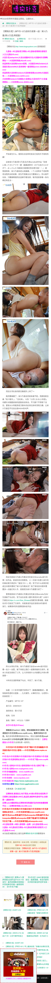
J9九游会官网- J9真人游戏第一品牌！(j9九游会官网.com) (25, 824)
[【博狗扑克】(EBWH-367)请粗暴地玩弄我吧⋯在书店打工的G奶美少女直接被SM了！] (37, 923)
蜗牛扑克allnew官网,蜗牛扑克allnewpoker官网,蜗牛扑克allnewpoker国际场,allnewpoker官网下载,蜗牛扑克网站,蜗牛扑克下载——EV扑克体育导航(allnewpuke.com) (25, 818)
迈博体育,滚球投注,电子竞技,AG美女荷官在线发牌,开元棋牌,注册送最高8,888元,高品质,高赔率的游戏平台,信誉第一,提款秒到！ (25, 796)
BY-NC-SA (21, 845)
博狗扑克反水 (11, 23)
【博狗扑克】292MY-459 (14, 943)
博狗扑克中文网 (32, 833)
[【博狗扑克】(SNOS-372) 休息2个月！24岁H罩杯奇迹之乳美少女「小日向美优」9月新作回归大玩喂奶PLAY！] (13, 923)
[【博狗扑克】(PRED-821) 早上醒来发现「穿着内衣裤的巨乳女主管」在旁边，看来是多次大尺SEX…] (37, 900)
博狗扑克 (22, 38)
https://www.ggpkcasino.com (27, 784)
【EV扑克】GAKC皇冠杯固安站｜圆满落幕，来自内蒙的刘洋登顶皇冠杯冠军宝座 (37, 879)
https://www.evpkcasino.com (26, 781)
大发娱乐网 (20, 788)
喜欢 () (27, 862)
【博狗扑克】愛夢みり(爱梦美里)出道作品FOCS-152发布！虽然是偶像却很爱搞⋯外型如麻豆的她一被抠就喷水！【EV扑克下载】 (14, 882)
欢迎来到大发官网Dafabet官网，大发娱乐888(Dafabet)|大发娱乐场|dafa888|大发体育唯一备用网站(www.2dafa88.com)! (25, 66)
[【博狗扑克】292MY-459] (13, 900)
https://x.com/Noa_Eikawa (19, 600)
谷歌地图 (44, 978)
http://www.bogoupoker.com (26, 46)
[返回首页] (3, 23)
